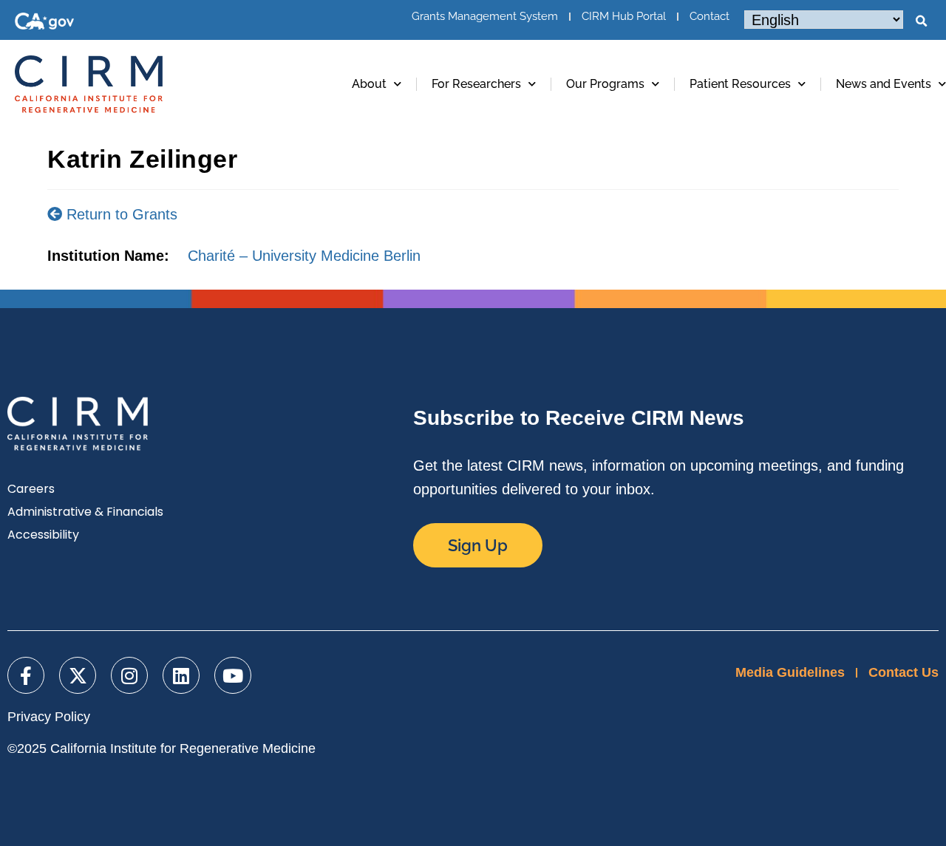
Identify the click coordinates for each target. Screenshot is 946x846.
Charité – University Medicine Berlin (304, 256)
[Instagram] (129, 675)
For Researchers (476, 84)
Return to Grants (119, 214)
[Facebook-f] (25, 675)
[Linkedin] (181, 675)
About (369, 84)
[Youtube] (232, 675)
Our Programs (605, 84)
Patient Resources (740, 84)
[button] (921, 21)
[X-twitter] (77, 675)
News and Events (883, 84)
